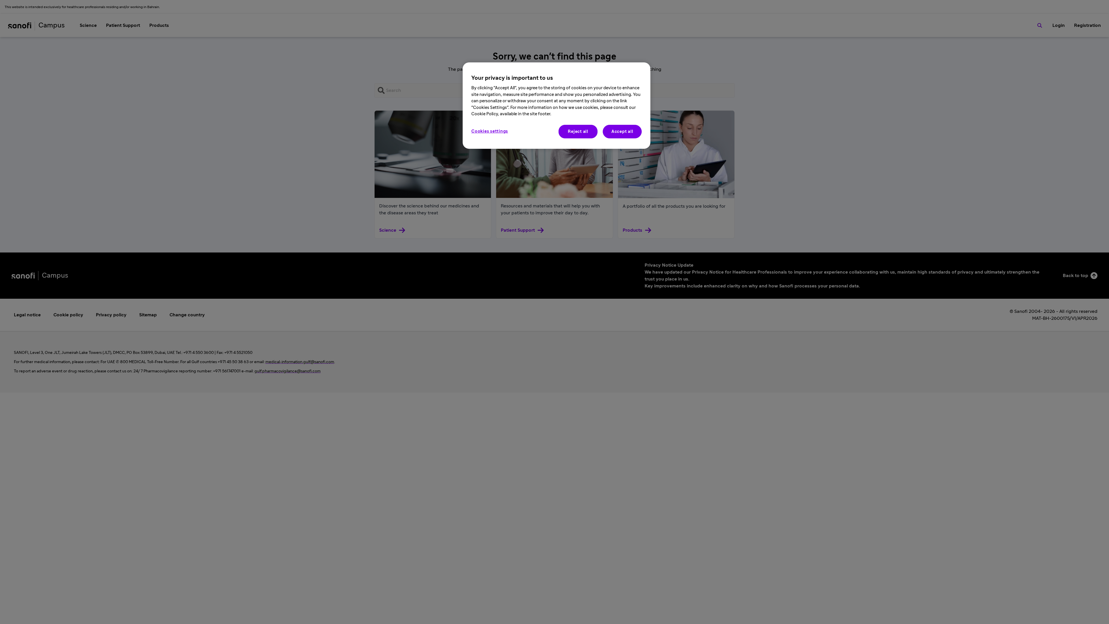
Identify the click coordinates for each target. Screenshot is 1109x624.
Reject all (578, 131)
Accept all (622, 131)
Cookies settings (489, 131)
